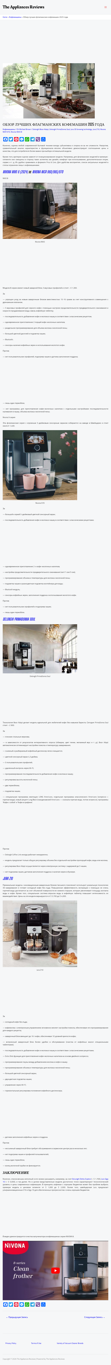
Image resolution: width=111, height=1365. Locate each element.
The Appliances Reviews (23, 7)
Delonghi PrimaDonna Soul (59, 129)
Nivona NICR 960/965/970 (47, 172)
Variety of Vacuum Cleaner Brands (70, 1343)
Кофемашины (15, 17)
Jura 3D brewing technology (81, 129)
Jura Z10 (96, 129)
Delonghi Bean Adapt (40, 129)
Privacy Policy (10, 1343)
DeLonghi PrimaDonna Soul (19, 619)
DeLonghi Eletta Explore (81, 1179)
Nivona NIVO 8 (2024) (15, 172)
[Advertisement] (55, 40)
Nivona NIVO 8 (16, 132)
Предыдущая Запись (17, 1317)
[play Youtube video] (55, 1270)
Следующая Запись (94, 1317)
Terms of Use (36, 1343)
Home (5, 17)
